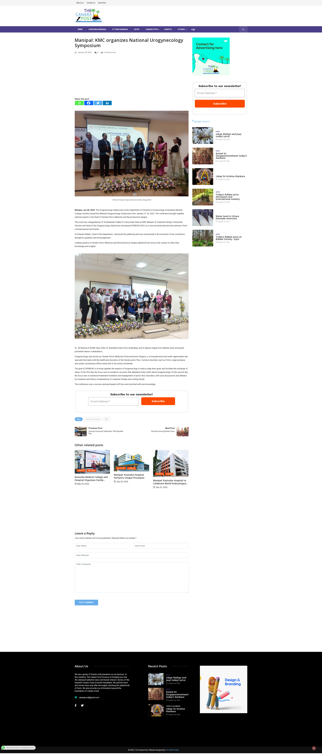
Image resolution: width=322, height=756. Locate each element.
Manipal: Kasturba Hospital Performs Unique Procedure (90, 476)
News (80, 29)
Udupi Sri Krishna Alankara (230, 176)
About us (80, 3)
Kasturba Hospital (93, 419)
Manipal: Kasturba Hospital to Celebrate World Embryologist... (131, 482)
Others (181, 29)
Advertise (102, 3)
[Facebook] (88, 103)
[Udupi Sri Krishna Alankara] (202, 176)
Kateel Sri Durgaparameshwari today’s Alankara (231, 155)
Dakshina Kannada (97, 29)
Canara (130, 474)
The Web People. (172, 750)
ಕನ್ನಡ (193, 29)
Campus (168, 29)
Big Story (82, 468)
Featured (170, 470)
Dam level (220, 214)
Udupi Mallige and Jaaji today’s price (228, 135)
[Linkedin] (107, 103)
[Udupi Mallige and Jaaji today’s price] (202, 135)
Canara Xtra (152, 29)
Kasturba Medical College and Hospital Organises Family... (169, 478)
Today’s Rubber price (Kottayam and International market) (228, 197)
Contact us (91, 3)
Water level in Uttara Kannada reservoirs (227, 217)
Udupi (136, 29)
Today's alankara (223, 174)
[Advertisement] (132, 78)
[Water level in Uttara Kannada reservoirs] (202, 217)
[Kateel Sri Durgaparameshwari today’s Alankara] (202, 156)
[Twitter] (98, 103)
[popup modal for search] (243, 29)
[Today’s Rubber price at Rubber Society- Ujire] (202, 238)
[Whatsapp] (79, 103)
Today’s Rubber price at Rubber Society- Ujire (229, 238)
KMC (106, 419)
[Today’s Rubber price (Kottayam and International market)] (202, 197)
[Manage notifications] (314, 748)
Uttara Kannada (120, 29)
